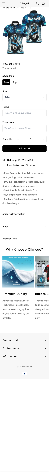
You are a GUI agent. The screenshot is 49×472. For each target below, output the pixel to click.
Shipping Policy (10, 383)
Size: (5, 91)
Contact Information (13, 364)
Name (5, 106)
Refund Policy (9, 378)
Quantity (7, 139)
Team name (8, 122)
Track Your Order (11, 360)
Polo (6, 82)
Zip (14, 82)
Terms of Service (11, 369)
